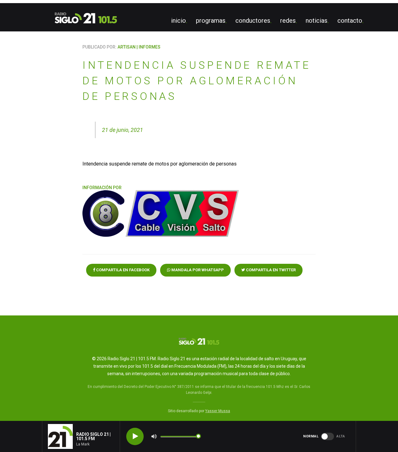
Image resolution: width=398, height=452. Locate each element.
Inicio (178, 20)
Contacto (349, 20)
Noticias (316, 20)
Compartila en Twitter (270, 270)
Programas (210, 20)
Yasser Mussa (217, 411)
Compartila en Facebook (122, 270)
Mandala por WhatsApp (197, 270)
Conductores (252, 20)
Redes (288, 20)
